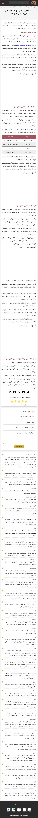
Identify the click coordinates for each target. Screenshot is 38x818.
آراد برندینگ (13, 804)
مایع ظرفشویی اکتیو (22, 45)
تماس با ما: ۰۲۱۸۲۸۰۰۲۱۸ (23, 804)
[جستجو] (9, 2)
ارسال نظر (19, 446)
